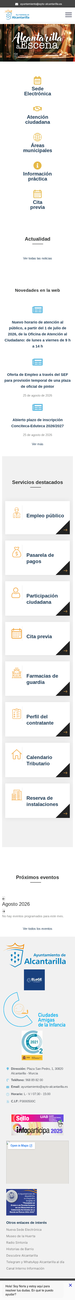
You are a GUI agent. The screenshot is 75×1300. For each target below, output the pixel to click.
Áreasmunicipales (37, 148)
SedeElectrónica (37, 91)
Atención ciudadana (37, 119)
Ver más (37, 444)
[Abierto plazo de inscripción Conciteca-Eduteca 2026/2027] (37, 407)
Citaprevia (37, 204)
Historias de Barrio (20, 1249)
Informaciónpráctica (37, 176)
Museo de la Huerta (20, 1236)
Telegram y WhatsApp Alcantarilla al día (35, 1262)
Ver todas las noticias (37, 258)
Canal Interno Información (25, 1268)
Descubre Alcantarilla (22, 1255)
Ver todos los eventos (37, 928)
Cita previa (39, 636)
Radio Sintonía (17, 1242)
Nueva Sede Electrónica (23, 1230)
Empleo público (45, 515)
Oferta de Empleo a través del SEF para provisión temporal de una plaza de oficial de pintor (37, 381)
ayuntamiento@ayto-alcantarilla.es (41, 3)
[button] (37, 43)
